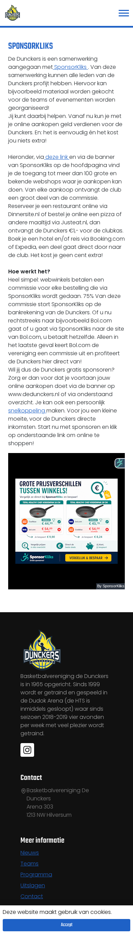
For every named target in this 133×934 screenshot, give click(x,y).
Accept (66, 925)
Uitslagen (32, 885)
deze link (56, 157)
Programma (36, 874)
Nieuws (29, 853)
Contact (31, 896)
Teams (29, 864)
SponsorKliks (70, 67)
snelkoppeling (27, 411)
